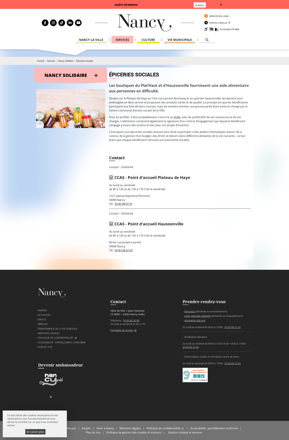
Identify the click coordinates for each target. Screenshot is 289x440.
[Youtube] (78, 22)
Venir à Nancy (105, 428)
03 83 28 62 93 (123, 250)
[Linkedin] (70, 22)
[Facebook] (45, 22)
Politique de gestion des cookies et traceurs (133, 432)
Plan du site (45, 347)
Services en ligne (219, 16)
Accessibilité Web (229, 29)
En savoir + (200, 5)
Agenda (42, 310)
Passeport (190, 311)
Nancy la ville (91, 40)
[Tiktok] (61, 22)
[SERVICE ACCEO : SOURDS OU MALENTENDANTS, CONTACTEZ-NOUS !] (195, 378)
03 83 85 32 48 (191, 347)
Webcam (42, 324)
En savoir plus (35, 432)
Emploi (42, 319)
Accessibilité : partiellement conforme (62, 342)
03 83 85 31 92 (233, 327)
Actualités (44, 315)
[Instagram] (53, 22)
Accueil (40, 60)
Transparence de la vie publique (57, 328)
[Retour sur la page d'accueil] (144, 23)
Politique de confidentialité (56, 337)
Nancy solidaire (65, 60)
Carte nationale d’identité (197, 316)
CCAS (177, 117)
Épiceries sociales (84, 60)
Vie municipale (180, 40)
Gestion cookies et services (185, 432)
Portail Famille (218, 22)
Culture (148, 40)
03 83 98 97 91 (123, 204)
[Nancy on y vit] (50, 385)
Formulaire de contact (121, 330)
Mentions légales (49, 333)
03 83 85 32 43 (233, 363)
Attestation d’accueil (194, 320)
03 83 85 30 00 (131, 320)
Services (122, 40)
